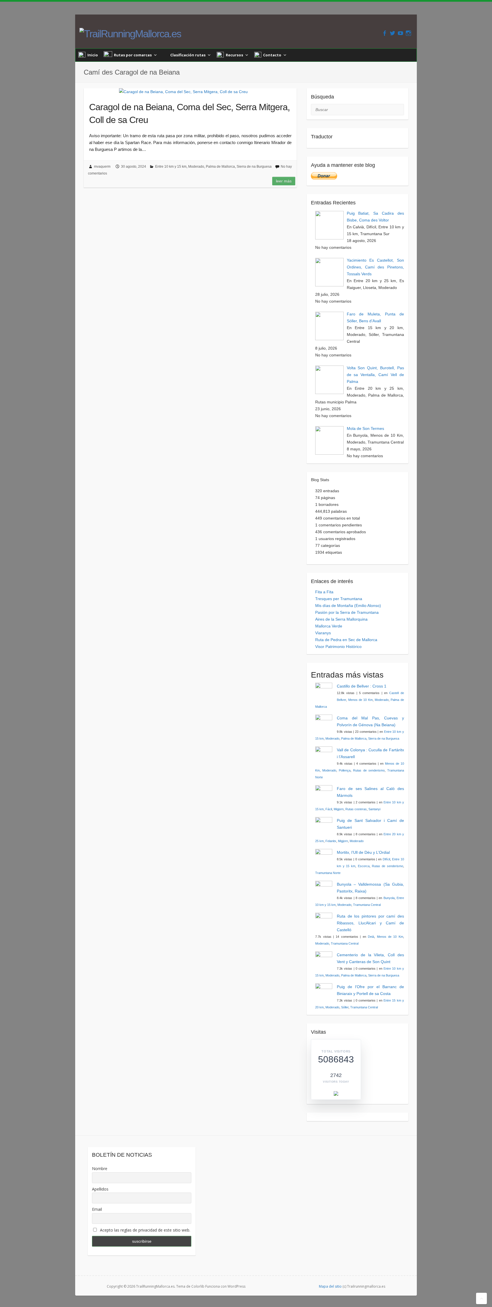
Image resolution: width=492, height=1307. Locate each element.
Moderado (196, 167)
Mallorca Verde (328, 626)
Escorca (364, 866)
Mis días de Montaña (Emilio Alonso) (348, 605)
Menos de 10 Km (360, 699)
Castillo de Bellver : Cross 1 (361, 686)
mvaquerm (102, 167)
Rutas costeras (356, 809)
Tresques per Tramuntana (338, 598)
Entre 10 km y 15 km (170, 167)
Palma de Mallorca (220, 167)
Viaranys (323, 633)
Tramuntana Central (367, 904)
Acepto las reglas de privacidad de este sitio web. (144, 1230)
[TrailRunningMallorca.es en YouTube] (400, 33)
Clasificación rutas (188, 55)
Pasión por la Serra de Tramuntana (347, 612)
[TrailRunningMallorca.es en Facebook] (384, 33)
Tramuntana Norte (328, 873)
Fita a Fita (324, 592)
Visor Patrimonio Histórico (338, 646)
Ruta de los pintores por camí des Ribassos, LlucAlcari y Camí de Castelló (370, 923)
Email (97, 1209)
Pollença (344, 770)
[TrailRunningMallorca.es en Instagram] (408, 33)
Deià (371, 936)
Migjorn (339, 809)
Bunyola (389, 898)
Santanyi (374, 809)
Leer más (284, 181)
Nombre (99, 1168)
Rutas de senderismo (368, 770)
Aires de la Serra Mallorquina (341, 619)
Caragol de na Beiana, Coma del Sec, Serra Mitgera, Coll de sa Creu (189, 113)
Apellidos (100, 1189)
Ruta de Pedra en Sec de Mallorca (346, 639)
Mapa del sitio (330, 1286)
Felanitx (330, 841)
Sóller (344, 1007)
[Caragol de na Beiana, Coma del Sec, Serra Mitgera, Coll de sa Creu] (183, 91)
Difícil (386, 859)
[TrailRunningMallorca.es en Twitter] (392, 33)
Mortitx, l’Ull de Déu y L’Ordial (363, 852)
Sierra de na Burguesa (254, 167)
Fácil (328, 809)
